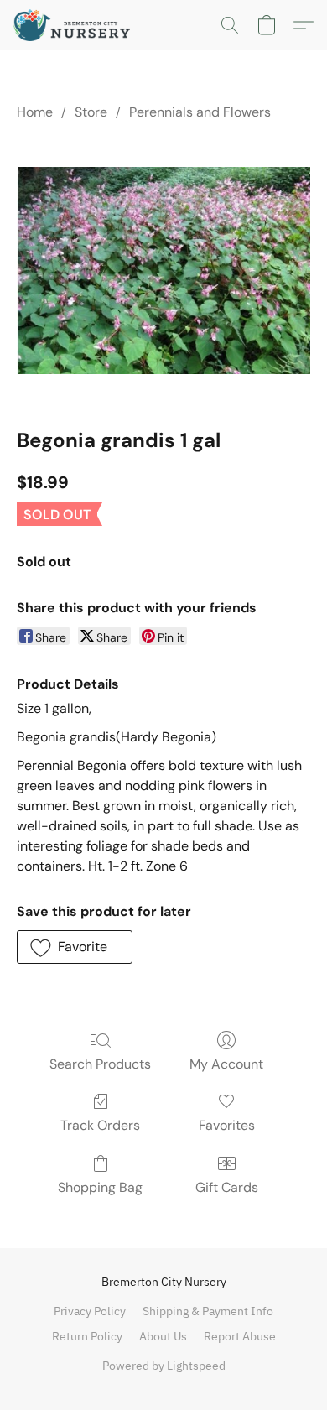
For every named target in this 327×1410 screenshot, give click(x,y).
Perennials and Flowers (200, 112)
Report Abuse (240, 1336)
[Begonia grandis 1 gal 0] (163, 270)
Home (35, 112)
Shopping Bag (100, 1187)
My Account (226, 1064)
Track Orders (100, 1125)
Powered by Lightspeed (164, 1365)
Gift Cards (226, 1187)
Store (91, 112)
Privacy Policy (90, 1311)
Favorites (227, 1125)
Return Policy (87, 1336)
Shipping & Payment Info (208, 1311)
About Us (163, 1336)
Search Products (100, 1064)
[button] (75, 25)
